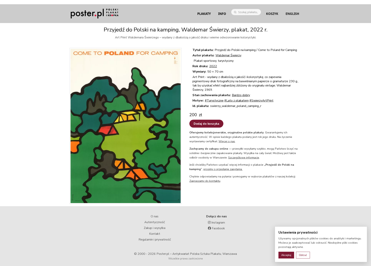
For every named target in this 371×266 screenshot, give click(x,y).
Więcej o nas (227, 141)
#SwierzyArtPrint (261, 100)
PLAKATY (204, 14)
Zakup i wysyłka (154, 228)
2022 (213, 66)
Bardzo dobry (241, 95)
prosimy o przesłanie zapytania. (223, 169)
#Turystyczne (214, 100)
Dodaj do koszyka (206, 123)
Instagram (218, 222)
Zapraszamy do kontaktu (204, 181)
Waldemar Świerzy (228, 55)
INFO (222, 14)
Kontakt (154, 234)
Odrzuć (303, 255)
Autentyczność (154, 222)
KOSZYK (272, 14)
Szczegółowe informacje (243, 157)
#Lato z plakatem (236, 100)
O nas (154, 216)
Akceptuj (286, 255)
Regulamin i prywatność (155, 239)
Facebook (218, 228)
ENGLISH (292, 14)
